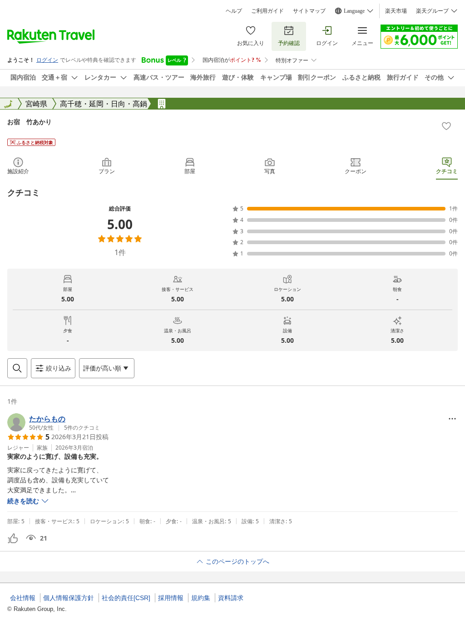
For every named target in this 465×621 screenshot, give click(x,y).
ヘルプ (234, 11)
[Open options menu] (452, 418)
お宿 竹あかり (29, 121)
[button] (53, 422)
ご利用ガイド (267, 11)
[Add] (446, 126)
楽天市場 (396, 11)
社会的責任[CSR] (126, 597)
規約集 (200, 597)
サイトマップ (309, 11)
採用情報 (170, 597)
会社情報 (22, 597)
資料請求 (230, 597)
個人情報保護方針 (68, 597)
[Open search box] (17, 368)
